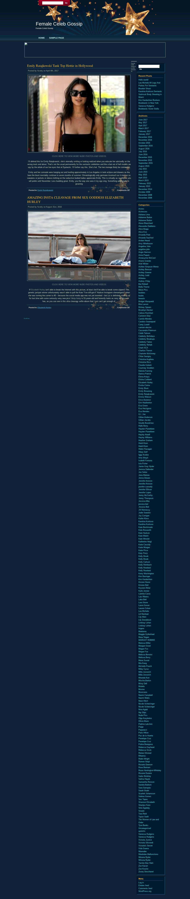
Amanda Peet (144, 235)
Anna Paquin (143, 255)
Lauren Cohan (144, 608)
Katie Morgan (144, 547)
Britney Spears (144, 307)
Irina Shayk (143, 458)
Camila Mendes (145, 319)
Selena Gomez (144, 796)
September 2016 (145, 146)
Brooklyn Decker (145, 310)
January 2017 (144, 134)
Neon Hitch (143, 701)
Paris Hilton (143, 733)
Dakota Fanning (145, 371)
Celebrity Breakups (146, 339)
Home (41, 38)
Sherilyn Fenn (144, 805)
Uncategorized (144, 828)
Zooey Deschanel (145, 871)
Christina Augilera (145, 359)
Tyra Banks (143, 825)
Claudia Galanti (145, 365)
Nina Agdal (143, 709)
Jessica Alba (143, 501)
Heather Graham (145, 440)
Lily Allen (142, 617)
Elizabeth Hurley (38, 290)
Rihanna (141, 756)
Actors (141, 209)
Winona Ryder (144, 857)
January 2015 (144, 186)
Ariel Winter (143, 264)
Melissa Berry (144, 657)
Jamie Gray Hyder (146, 466)
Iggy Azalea (143, 455)
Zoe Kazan (143, 866)
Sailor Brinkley (144, 776)
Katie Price (143, 550)
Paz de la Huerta (145, 736)
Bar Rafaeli (143, 284)
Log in (141, 882)
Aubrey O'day (144, 281)
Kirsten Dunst (144, 582)
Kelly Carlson (144, 562)
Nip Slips (142, 712)
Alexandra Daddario (146, 226)
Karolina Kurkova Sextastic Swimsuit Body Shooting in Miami (150, 94)
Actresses (142, 211)
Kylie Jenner (143, 591)
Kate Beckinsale (145, 527)
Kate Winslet (143, 539)
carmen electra (144, 327)
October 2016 (144, 143)
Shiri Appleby (144, 808)
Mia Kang (142, 663)
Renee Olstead (144, 753)
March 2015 (143, 180)
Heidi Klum (143, 443)
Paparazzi (142, 730)
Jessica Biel (143, 507)
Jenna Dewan (144, 478)
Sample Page (56, 38)
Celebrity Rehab (145, 345)
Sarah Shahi (143, 790)
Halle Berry (143, 426)
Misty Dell (142, 683)
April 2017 (142, 125)
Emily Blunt (143, 388)
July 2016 (142, 151)
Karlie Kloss (143, 518)
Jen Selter (142, 472)
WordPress (27, 318)
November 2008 (145, 198)
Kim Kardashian (145, 579)
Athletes (142, 278)
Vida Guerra (143, 848)
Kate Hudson (144, 533)
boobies (141, 293)
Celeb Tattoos (144, 333)
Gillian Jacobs (144, 420)
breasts (141, 298)
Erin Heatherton (145, 403)
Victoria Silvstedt (145, 843)
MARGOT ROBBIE (146, 640)
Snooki (141, 811)
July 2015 (142, 169)
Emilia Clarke (144, 385)
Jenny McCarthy (145, 495)
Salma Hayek (144, 779)
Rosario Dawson (145, 764)
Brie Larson (143, 304)
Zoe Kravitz (143, 869)
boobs (141, 296)
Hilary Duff (143, 452)
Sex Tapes (143, 799)
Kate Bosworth (144, 530)
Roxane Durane (145, 773)
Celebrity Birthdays (146, 336)
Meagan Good (144, 646)
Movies (141, 689)
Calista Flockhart (145, 313)
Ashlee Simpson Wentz (148, 267)
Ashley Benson (145, 269)
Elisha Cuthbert (145, 379)
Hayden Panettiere (146, 429)
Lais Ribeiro (143, 597)
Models (141, 686)
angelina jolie (144, 249)
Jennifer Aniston (145, 481)
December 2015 (145, 157)
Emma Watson (144, 397)
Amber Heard (144, 240)
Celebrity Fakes (145, 342)
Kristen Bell (143, 585)
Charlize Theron (145, 350)
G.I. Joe (141, 414)
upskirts (141, 831)
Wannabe (142, 851)
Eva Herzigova (144, 408)
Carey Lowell (143, 324)
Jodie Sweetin (144, 513)
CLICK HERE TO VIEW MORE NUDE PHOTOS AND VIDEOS (79, 156)
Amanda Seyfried (145, 238)
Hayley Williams (145, 437)
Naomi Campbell (145, 695)
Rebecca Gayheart (146, 747)
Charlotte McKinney (146, 353)
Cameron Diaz (144, 316)
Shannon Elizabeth (146, 802)
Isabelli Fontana (145, 460)
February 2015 (144, 183)
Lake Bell (142, 599)
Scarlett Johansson (146, 793)
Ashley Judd (143, 275)
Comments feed (145, 888)
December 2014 (145, 189)
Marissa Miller (144, 643)
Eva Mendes (143, 411)
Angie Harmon (144, 252)
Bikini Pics (143, 290)
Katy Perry (143, 553)
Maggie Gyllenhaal (146, 634)
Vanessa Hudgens (146, 834)
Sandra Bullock (145, 785)
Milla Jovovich (144, 672)
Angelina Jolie (144, 246)
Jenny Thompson (145, 498)
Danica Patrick (144, 374)
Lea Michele (143, 611)
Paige (140, 727)
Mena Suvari (143, 660)
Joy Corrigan (143, 516)
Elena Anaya (143, 377)
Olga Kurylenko (145, 718)
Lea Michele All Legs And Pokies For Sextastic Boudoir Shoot (149, 86)
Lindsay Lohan (144, 623)
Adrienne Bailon (145, 217)
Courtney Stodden (146, 368)
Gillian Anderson (145, 417)
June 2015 (142, 172)
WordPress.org (144, 891)
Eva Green (143, 406)
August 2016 (143, 149)
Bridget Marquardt (146, 301)
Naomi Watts (144, 698)
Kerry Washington (146, 573)
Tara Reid (142, 814)
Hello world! (143, 80)
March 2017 (143, 128)
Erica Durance (144, 400)
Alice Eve (142, 232)
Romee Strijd (144, 761)
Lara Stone (143, 602)
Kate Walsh (143, 536)
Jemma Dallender (145, 469)
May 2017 (142, 122)
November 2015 (145, 160)
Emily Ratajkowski (45, 190)
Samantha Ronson (146, 782)
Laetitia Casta (144, 594)
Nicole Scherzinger (146, 704)
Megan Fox (143, 649)
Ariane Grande (144, 261)
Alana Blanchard (145, 223)
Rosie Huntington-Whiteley (149, 770)
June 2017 (142, 120)
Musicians (142, 692)
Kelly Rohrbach (145, 565)
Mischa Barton (144, 680)
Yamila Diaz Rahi (145, 863)
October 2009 (144, 192)
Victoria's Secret (145, 846)
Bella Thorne (143, 287)
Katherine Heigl (145, 541)
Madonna (142, 631)
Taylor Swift (143, 817)
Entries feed (143, 885)
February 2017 (144, 131)
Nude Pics (142, 715)
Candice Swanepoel (146, 321)
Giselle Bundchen (146, 423)
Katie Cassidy (144, 544)
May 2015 (142, 175)
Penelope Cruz (144, 738)
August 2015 (143, 166)
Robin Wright (143, 759)
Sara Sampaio (144, 788)
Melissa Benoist (145, 654)
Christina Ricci (144, 362)
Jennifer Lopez (144, 492)
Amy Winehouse (145, 243)
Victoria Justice (145, 840)
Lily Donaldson (144, 620)
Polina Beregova (145, 744)
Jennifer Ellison (145, 489)
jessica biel (143, 504)
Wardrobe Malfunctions (148, 854)
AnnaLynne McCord (146, 258)
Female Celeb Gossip (59, 24)
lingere (141, 628)
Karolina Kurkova (145, 521)
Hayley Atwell (144, 434)
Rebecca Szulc (145, 750)
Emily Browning (145, 391)
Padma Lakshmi (145, 724)
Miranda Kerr (143, 678)
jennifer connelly (145, 487)
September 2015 (145, 163)
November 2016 (145, 140)
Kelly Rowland (144, 568)
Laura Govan (143, 605)
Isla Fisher (143, 463)
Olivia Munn (143, 721)
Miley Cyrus (143, 669)
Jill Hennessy (144, 510)
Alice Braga (143, 229)
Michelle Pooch (145, 666)
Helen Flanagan (145, 449)
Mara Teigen (143, 637)
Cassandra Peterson (147, 330)
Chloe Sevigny (144, 356)
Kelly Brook (143, 556)
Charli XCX (143, 348)
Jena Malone (143, 475)
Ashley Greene (144, 272)
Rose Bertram (144, 767)
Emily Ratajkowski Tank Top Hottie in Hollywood (60, 65)
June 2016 (142, 154)
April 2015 (142, 178)
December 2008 (145, 195)
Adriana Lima (144, 214)
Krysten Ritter (144, 588)
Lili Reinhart (143, 614)
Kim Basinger (144, 576)
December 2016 (145, 137)
